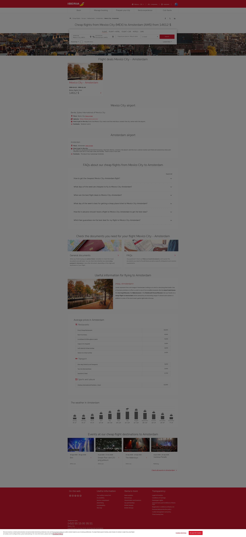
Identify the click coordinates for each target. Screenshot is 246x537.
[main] (123, 533)
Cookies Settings (181, 533)
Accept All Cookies (196, 533)
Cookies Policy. (58, 534)
